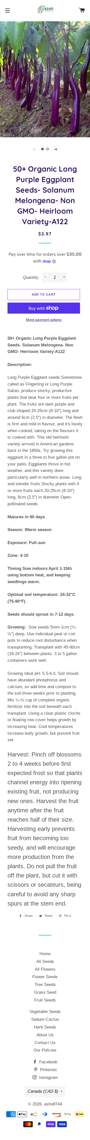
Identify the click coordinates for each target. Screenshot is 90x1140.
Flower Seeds (45, 976)
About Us (45, 1035)
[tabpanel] (45, 78)
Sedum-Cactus (45, 1019)
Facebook (48, 1062)
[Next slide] (55, 149)
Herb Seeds (45, 1027)
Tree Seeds (45, 984)
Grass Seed (45, 992)
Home (45, 953)
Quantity (30, 277)
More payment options (44, 320)
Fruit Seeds (45, 1000)
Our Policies (45, 1050)
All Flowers (45, 969)
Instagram (48, 1077)
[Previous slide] (34, 149)
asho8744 (53, 1104)
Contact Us (45, 1042)
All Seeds (45, 961)
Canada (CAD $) (43, 1091)
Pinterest (48, 1069)
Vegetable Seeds (45, 1011)
